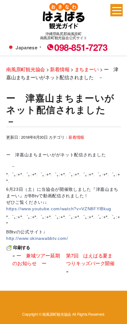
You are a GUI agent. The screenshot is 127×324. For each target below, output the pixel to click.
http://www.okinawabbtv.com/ (37, 238)
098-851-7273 (80, 47)
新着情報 (76, 137)
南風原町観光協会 (63, 16)
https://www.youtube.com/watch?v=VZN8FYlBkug (58, 208)
